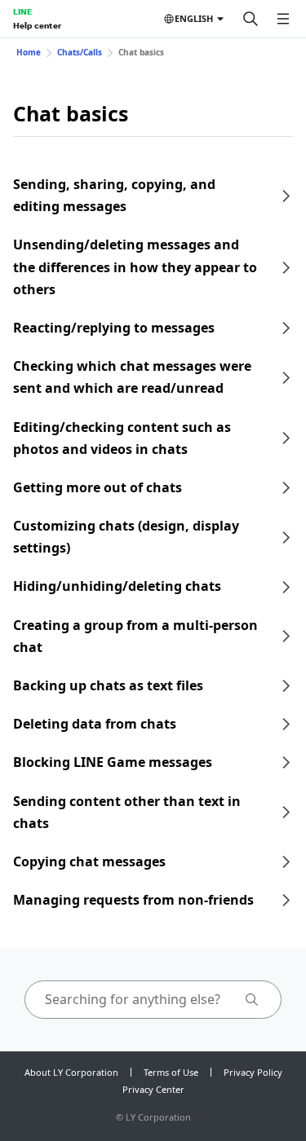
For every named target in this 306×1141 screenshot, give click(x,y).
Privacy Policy (253, 1072)
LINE (22, 11)
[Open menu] (283, 18)
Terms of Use (171, 1072)
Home (28, 52)
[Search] (250, 18)
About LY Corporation (71, 1072)
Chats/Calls (79, 52)
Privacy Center (153, 1089)
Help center (37, 25)
